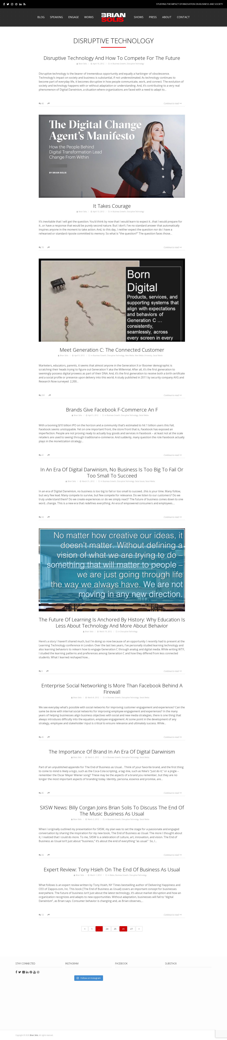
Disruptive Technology (135, 63)
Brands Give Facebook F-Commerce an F (112, 409)
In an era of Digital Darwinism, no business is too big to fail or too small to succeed (111, 472)
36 (42, 854)
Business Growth (119, 63)
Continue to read (171, 103)
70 (42, 247)
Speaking (56, 17)
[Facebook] (4, 4)
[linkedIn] (20, 4)
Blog (41, 17)
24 (107, 928)
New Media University (143, 355)
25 (115, 928)
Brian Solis (113, 17)
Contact (183, 17)
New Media (129, 355)
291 (43, 395)
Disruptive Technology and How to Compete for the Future (112, 58)
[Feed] (24, 4)
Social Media (158, 355)
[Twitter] (8, 4)
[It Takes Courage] (111, 156)
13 (42, 914)
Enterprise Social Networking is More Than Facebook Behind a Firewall (111, 688)
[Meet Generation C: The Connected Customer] (111, 300)
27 (131, 928)
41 (42, 455)
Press (153, 17)
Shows (138, 17)
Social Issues (139, 481)
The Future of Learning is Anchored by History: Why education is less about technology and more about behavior (112, 622)
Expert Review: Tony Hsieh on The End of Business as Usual (112, 869)
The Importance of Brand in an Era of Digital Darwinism (112, 751)
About (166, 17)
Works (89, 17)
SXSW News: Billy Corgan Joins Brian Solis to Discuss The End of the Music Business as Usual (112, 810)
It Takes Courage (112, 205)
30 (42, 517)
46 (42, 103)
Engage (73, 17)
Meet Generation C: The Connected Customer (112, 349)
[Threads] (16, 4)
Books (112, 875)
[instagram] (12, 4)
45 (42, 737)
